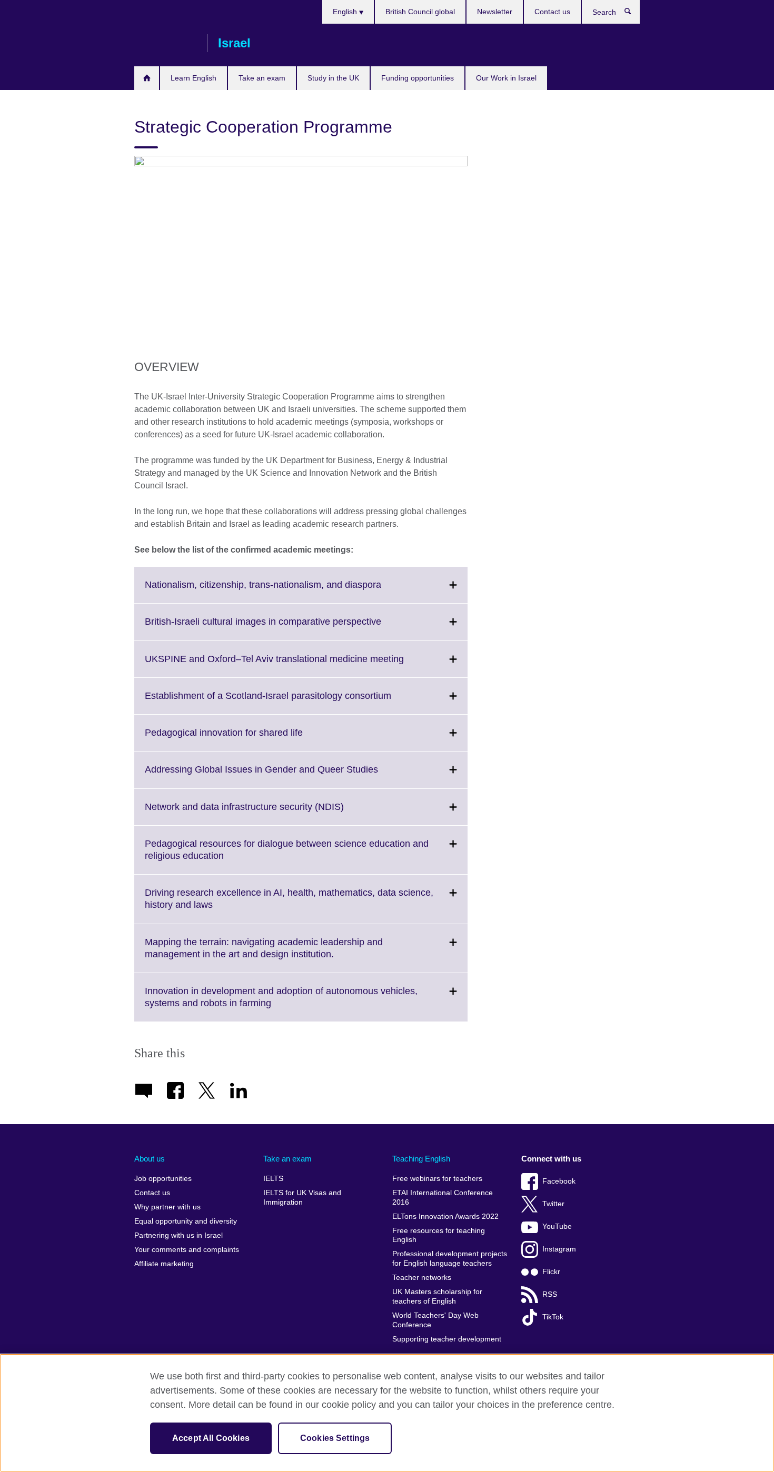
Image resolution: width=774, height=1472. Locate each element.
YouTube (557, 1226)
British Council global (420, 11)
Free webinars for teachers (437, 1179)
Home (146, 78)
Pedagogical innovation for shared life (247, 739)
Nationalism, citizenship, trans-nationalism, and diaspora (286, 591)
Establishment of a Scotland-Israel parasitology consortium (291, 702)
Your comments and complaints (186, 1250)
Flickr (551, 1272)
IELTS (273, 1179)
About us (149, 1158)
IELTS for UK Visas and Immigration (302, 1197)
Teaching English (421, 1158)
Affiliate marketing (164, 1264)
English (346, 11)
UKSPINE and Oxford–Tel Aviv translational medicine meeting (297, 665)
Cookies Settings (335, 1438)
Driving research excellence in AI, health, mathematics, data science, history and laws (289, 905)
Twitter (553, 1204)
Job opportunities (163, 1179)
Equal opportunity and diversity (185, 1221)
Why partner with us (167, 1207)
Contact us (552, 11)
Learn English (193, 78)
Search (633, 13)
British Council (165, 43)
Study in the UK (333, 78)
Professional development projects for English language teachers (449, 1258)
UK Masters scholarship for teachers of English (437, 1296)
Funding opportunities (417, 78)
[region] (387, 1413)
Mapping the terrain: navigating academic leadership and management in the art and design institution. (264, 955)
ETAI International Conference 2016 (442, 1197)
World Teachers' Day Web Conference (435, 1320)
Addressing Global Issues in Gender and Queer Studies (284, 776)
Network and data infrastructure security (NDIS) (267, 813)
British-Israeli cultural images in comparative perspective (286, 628)
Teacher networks (421, 1277)
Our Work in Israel (506, 78)
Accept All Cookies (211, 1438)
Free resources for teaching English (438, 1235)
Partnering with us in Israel (178, 1235)
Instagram (559, 1249)
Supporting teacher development (446, 1339)
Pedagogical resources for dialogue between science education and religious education (287, 856)
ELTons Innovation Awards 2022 (445, 1216)
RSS (549, 1294)
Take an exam (262, 78)
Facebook (558, 1181)
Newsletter (494, 11)
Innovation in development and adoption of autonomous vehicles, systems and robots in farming (281, 1004)
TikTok (552, 1317)
